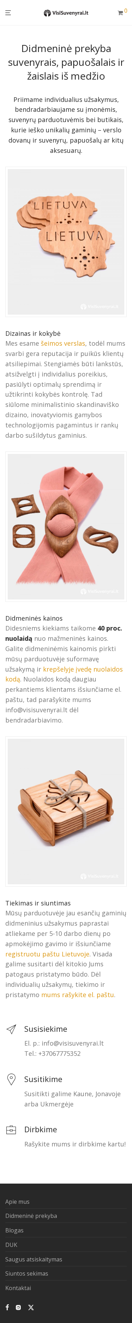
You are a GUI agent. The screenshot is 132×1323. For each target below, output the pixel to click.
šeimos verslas (63, 343)
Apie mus (17, 1202)
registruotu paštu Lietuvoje (47, 954)
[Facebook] (7, 1307)
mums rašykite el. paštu (77, 994)
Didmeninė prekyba (31, 1216)
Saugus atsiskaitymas (33, 1259)
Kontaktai (18, 1288)
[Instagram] (18, 1307)
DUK (11, 1245)
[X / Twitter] (31, 1307)
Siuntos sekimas (26, 1273)
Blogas (14, 1230)
